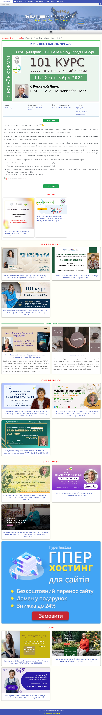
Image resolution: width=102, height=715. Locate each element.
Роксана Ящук (9, 108)
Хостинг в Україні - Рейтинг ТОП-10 (51, 713)
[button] (18, 1)
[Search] (100, 4)
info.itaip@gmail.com (81, 114)
